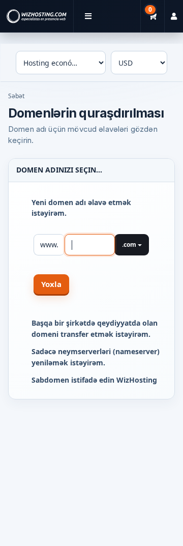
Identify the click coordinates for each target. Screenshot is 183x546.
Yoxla (51, 284)
